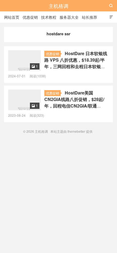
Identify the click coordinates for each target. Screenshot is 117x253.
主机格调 (58, 5)
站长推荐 (89, 17)
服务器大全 (69, 17)
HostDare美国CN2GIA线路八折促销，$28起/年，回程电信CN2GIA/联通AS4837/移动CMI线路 (74, 102)
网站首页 (11, 17)
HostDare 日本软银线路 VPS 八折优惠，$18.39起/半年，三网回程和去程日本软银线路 (75, 63)
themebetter (76, 131)
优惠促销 (30, 17)
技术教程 (48, 17)
